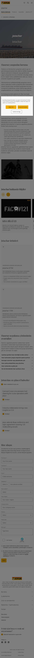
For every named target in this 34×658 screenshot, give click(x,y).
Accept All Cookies (23, 107)
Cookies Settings (16, 111)
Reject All (11, 107)
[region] (17, 106)
